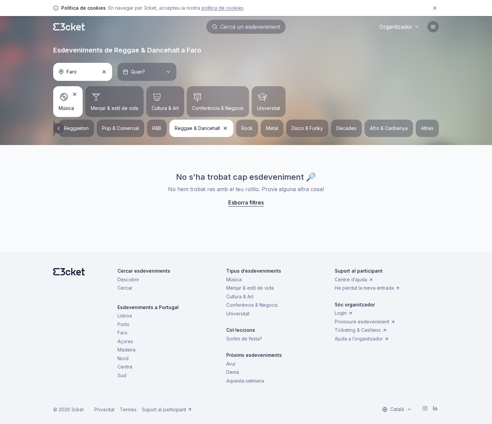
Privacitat (104, 409)
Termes (128, 409)
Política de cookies (222, 8)
